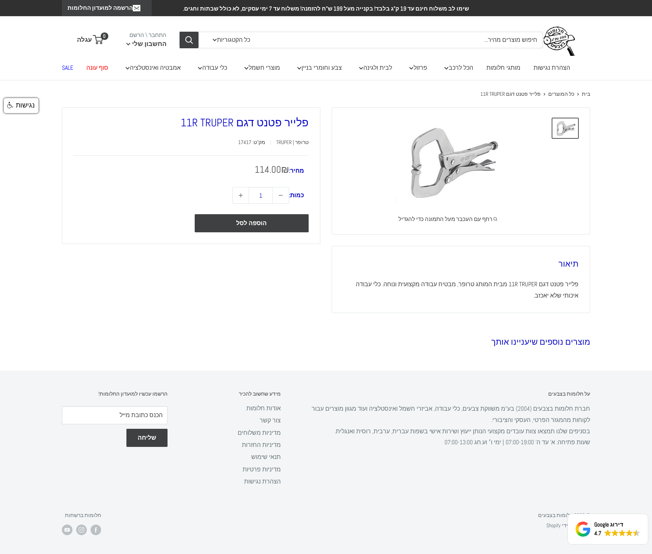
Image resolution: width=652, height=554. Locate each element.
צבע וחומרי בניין (321, 68)
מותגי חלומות (503, 68)
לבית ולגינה (377, 68)
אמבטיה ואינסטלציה (155, 68)
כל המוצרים (561, 94)
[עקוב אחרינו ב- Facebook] (96, 530)
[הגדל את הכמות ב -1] (241, 195)
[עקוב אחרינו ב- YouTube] (67, 530)
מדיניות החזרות (261, 445)
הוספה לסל (251, 223)
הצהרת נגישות (552, 68)
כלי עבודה (214, 68)
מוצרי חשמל (264, 68)
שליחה (147, 438)
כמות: (296, 195)
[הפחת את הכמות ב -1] (281, 195)
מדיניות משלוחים (259, 433)
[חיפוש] (189, 40)
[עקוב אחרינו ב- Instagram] (81, 530)
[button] (21, 105)
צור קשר (270, 420)
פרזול (420, 68)
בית (586, 94)
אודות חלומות (263, 408)
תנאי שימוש (266, 457)
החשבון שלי (148, 44)
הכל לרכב (461, 68)
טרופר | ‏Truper (292, 142)
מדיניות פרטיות (262, 469)
